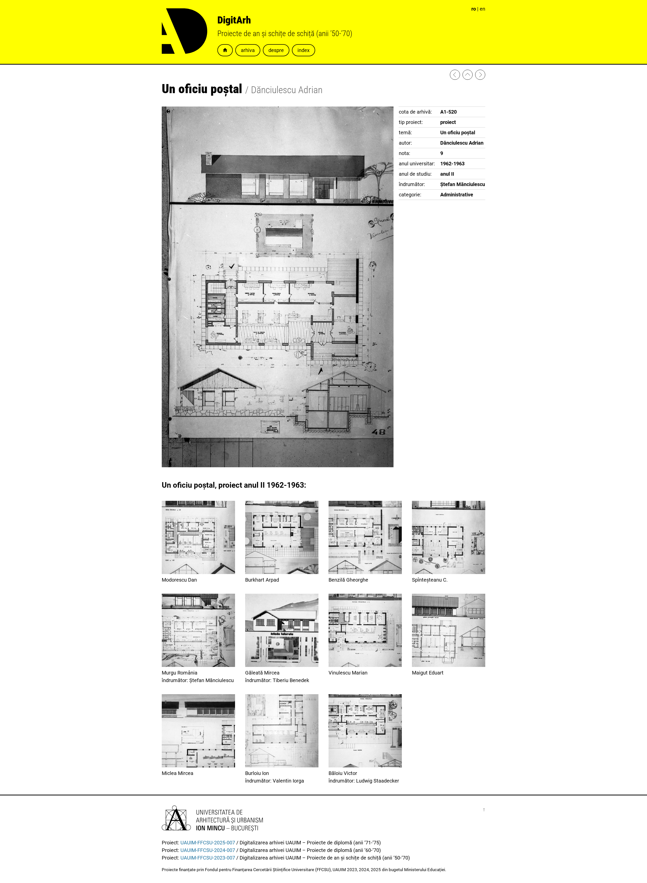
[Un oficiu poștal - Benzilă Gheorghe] (480, 76)
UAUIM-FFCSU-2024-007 (207, 850)
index (303, 50)
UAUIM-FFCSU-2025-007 (207, 843)
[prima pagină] (468, 76)
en (482, 9)
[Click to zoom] (278, 465)
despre (276, 50)
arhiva (248, 50)
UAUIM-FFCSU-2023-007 (207, 858)
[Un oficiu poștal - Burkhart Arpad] (455, 76)
